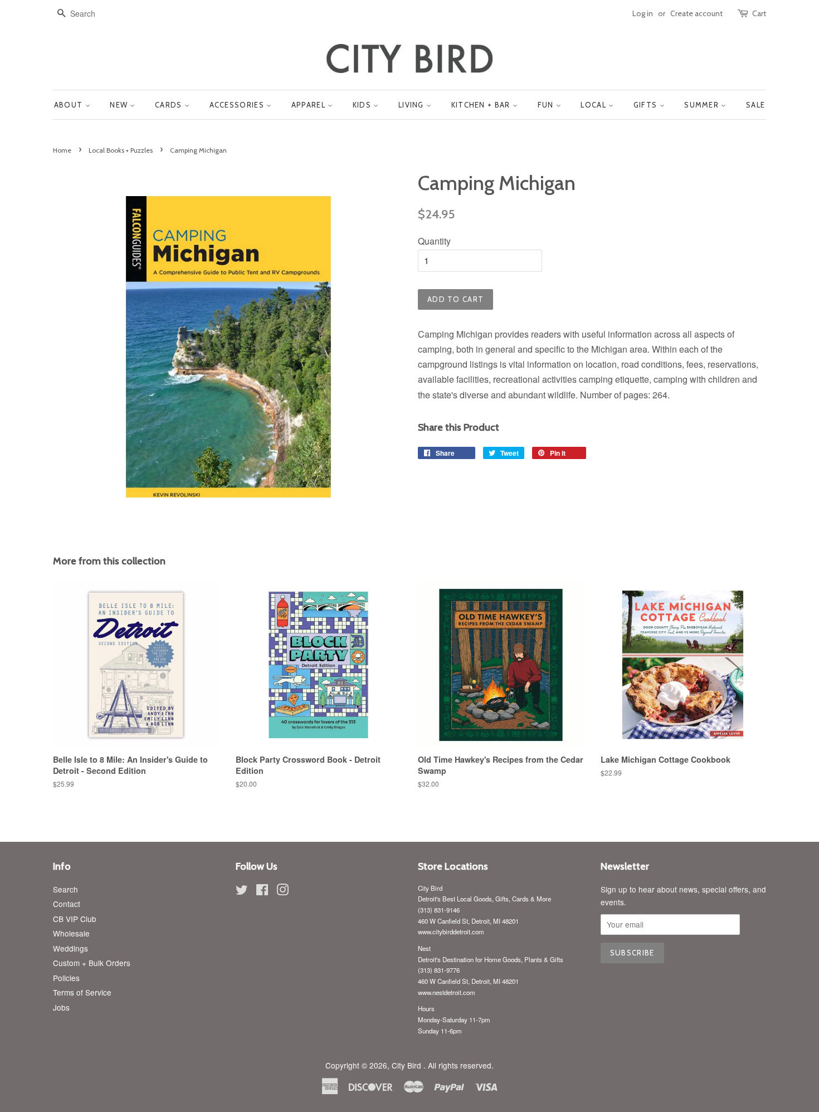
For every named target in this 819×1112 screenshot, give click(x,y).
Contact (66, 903)
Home (62, 150)
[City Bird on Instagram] (282, 891)
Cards (169, 104)
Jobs (61, 1007)
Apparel (309, 104)
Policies (66, 977)
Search (65, 889)
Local (594, 104)
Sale (755, 104)
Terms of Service (82, 992)
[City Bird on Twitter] (242, 891)
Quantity (434, 241)
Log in (642, 13)
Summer (702, 104)
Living (412, 104)
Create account (696, 13)
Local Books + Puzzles (121, 150)
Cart (759, 13)
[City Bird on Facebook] (262, 891)
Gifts (646, 104)
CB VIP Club (74, 918)
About (69, 104)
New (120, 104)
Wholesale (71, 933)
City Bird (407, 1065)
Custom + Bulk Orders (91, 962)
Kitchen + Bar (482, 104)
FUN (547, 104)
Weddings (70, 948)
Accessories (238, 104)
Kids (363, 104)
